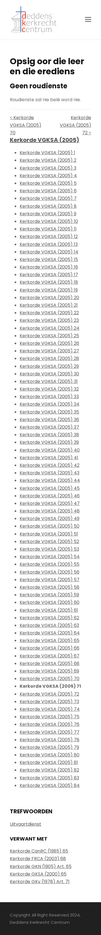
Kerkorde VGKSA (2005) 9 (48, 214)
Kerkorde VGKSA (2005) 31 (49, 381)
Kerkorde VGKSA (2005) (44, 140)
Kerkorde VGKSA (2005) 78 (49, 740)
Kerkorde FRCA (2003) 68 (38, 858)
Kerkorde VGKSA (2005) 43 (49, 473)
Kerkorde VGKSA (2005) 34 (49, 404)
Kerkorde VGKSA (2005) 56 (49, 572)
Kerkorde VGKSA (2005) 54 (50, 556)
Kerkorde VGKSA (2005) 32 (49, 389)
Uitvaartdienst (25, 824)
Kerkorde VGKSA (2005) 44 (50, 480)
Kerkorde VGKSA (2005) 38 (49, 434)
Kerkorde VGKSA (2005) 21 (49, 305)
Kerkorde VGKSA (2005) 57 (49, 579)
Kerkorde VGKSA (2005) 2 (48, 160)
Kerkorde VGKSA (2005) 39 (49, 442)
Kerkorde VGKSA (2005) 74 (50, 709)
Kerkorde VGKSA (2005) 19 (49, 290)
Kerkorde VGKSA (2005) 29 (49, 366)
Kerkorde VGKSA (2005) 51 (49, 534)
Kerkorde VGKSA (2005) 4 (48, 175)
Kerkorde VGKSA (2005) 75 (49, 717)
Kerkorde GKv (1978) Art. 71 (40, 881)
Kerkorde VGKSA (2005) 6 (48, 191)
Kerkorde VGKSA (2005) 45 (50, 488)
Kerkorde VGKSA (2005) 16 (49, 267)
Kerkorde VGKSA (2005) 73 (49, 701)
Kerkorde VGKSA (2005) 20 (49, 297)
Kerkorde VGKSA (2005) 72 (49, 694)
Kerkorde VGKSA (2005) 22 (49, 313)
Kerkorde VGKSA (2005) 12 (49, 236)
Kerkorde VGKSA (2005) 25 (49, 336)
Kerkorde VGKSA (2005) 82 (49, 770)
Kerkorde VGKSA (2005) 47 (50, 503)
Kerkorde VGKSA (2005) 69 (49, 671)
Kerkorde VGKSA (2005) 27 (49, 351)
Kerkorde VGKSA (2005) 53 (49, 549)
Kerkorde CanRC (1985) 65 (39, 851)
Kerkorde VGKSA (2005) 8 (48, 206)
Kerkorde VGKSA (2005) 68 (49, 663)
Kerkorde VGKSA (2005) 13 (49, 244)
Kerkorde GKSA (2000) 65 (38, 874)
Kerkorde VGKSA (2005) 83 (49, 778)
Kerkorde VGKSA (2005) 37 (49, 427)
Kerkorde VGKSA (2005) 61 (49, 610)
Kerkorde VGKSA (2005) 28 (49, 358)
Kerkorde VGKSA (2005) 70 (49, 678)
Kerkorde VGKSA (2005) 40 (50, 450)
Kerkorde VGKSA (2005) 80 (49, 755)
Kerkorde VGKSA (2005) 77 (49, 732)
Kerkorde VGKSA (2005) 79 (49, 747)
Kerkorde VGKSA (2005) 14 (49, 252)
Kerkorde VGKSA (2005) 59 (49, 595)
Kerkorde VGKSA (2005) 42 (49, 465)
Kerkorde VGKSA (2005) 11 (48, 229)
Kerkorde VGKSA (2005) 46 (50, 496)
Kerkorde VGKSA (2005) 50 (49, 526)
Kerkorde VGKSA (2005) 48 (50, 511)
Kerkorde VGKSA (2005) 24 (49, 328)
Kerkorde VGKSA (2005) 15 (49, 259)
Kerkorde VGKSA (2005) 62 (49, 618)
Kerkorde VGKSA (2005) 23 (49, 320)
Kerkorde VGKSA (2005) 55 (49, 564)
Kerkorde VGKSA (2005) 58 (49, 587)
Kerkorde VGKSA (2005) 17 (49, 274)
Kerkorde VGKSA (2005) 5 (48, 183)
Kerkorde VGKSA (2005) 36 (49, 419)
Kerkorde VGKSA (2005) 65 (49, 640)
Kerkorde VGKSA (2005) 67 (49, 656)
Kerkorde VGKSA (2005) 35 (49, 412)
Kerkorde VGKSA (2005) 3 (48, 168)
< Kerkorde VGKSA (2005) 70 (25, 125)
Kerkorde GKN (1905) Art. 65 (41, 866)
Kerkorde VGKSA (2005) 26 (49, 343)
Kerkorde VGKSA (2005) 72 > (75, 125)
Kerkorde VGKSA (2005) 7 (48, 198)
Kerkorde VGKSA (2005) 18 (49, 282)
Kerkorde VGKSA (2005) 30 (49, 374)
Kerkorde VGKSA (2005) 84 (50, 785)
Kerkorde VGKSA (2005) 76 (49, 724)
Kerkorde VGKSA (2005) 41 (49, 457)
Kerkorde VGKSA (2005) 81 (49, 762)
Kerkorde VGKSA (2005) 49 (49, 518)
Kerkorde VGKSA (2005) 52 (49, 541)
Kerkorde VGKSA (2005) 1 (47, 152)
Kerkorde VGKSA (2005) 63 (49, 625)
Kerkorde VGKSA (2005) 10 (49, 221)
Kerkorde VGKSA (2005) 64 (50, 633)
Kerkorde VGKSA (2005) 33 (49, 396)
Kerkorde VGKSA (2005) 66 (49, 648)
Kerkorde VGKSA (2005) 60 (49, 602)
